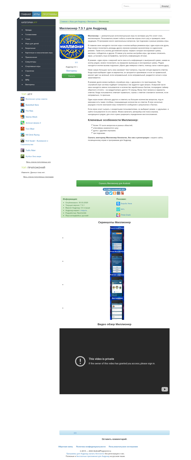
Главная (26, 14)
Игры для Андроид (77, 21)
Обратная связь (65, 446)
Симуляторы (30, 61)
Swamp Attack (31, 116)
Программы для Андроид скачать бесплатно (85, 453)
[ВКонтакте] (107, 193)
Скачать (71, 75)
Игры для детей (32, 43)
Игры (37, 14)
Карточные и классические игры (39, 52)
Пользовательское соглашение (123, 446)
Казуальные (30, 48)
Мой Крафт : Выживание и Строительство (34, 142)
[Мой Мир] (118, 193)
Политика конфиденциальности (91, 446)
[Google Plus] (122, 193)
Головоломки (31, 34)
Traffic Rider (31, 150)
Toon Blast (30, 128)
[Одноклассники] (114, 193)
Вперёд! (165, 6)
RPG (27, 80)
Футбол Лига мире (33, 156)
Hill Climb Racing (32, 134)
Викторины (92, 21)
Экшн (27, 75)
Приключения (31, 57)
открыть (83, 210)
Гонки (27, 39)
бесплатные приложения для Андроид (92, 456)
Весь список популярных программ (38, 176)
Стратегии (29, 70)
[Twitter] (110, 193)
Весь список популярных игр (38, 162)
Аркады (28, 29)
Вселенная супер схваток (36, 99)
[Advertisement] (115, 161)
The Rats (29, 110)
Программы (50, 14)
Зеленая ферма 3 (33, 122)
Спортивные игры (32, 66)
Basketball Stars (32, 104)
